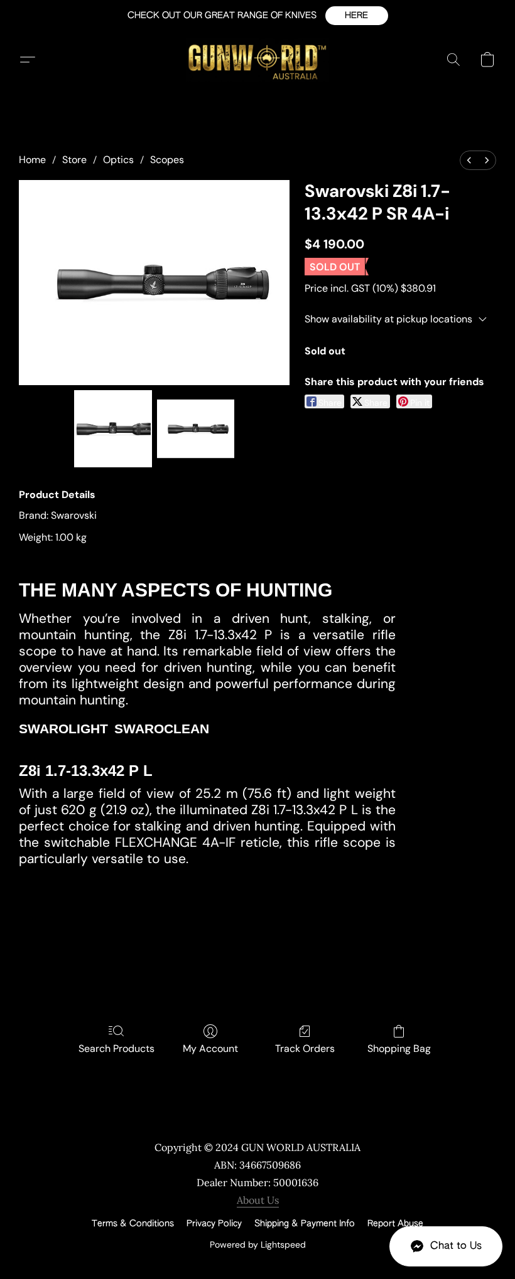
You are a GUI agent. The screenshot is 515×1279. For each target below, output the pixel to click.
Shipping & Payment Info (304, 1223)
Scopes (167, 159)
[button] (356, 15)
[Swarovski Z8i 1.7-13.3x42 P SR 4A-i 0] (113, 429)
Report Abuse (395, 1223)
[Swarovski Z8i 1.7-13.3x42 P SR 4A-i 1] (196, 429)
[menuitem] (469, 160)
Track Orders (305, 1048)
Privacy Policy (214, 1223)
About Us (258, 1200)
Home (32, 159)
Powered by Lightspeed (258, 1244)
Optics (118, 159)
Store (74, 159)
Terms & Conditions (133, 1223)
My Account (210, 1048)
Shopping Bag (399, 1048)
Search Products (116, 1048)
